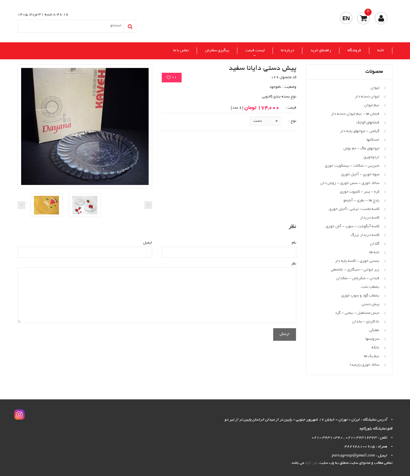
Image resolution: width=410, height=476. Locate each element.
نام (294, 243)
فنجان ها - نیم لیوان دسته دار (355, 114)
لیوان (375, 88)
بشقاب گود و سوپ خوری (360, 296)
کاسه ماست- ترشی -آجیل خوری (354, 209)
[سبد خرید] (363, 18)
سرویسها (372, 339)
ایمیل (147, 243)
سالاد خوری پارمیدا (364, 365)
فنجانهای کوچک (367, 123)
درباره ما (287, 50)
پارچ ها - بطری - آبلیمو (361, 200)
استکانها (373, 140)
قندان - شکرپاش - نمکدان (357, 278)
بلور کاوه (311, 463)
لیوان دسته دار (367, 97)
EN (346, 18)
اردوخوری (371, 157)
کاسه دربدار (369, 218)
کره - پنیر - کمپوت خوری (359, 192)
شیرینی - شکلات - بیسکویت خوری (352, 166)
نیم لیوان (371, 105)
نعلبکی (374, 330)
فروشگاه (354, 50)
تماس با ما (181, 50)
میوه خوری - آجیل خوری (360, 174)
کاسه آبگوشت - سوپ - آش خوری (352, 226)
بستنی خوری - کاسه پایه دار (357, 261)
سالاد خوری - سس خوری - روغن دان (349, 183)
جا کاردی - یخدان (365, 322)
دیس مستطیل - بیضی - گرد (357, 313)
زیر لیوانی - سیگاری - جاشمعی (355, 270)
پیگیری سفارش (217, 50)
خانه (380, 50)
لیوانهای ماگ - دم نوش (361, 148)
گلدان (374, 244)
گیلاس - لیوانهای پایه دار (359, 131)
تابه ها (374, 252)
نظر (293, 264)
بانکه (375, 348)
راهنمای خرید (320, 50)
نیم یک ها (371, 356)
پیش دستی (370, 304)
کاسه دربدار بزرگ (365, 235)
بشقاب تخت (370, 287)
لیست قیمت (255, 50)
